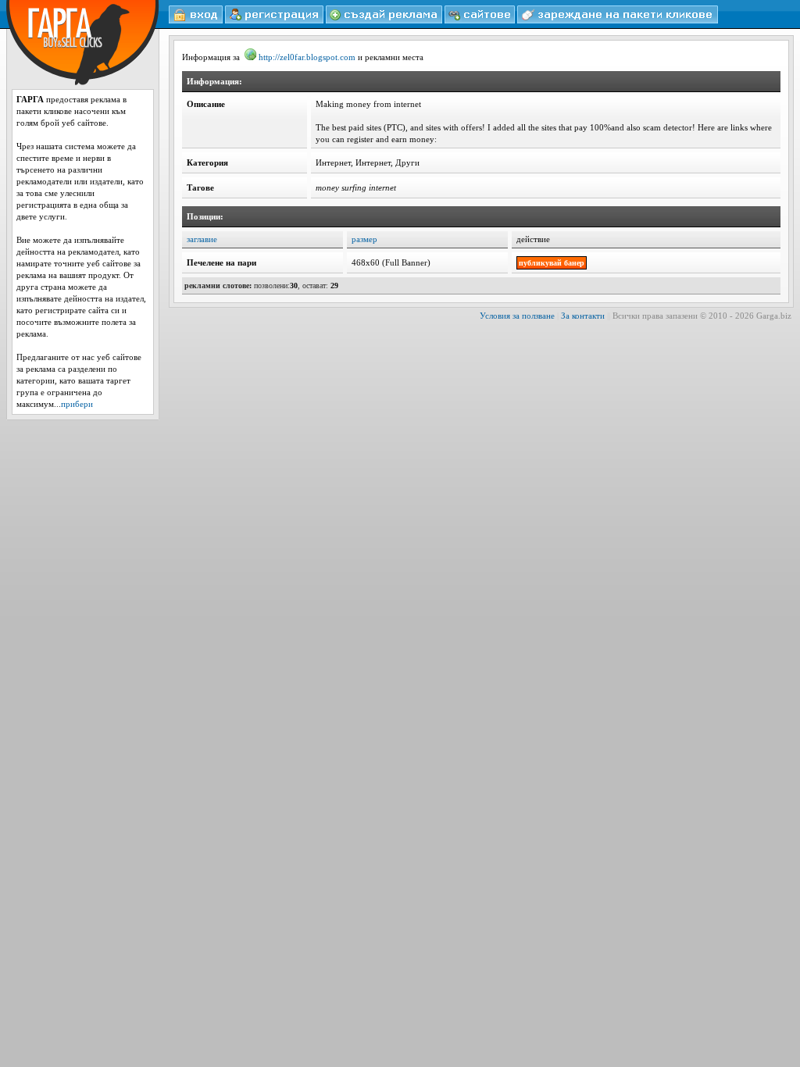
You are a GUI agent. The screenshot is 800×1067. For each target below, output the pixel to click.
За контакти (583, 315)
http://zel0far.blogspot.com (307, 57)
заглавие (202, 239)
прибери (77, 404)
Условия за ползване (517, 315)
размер (364, 239)
